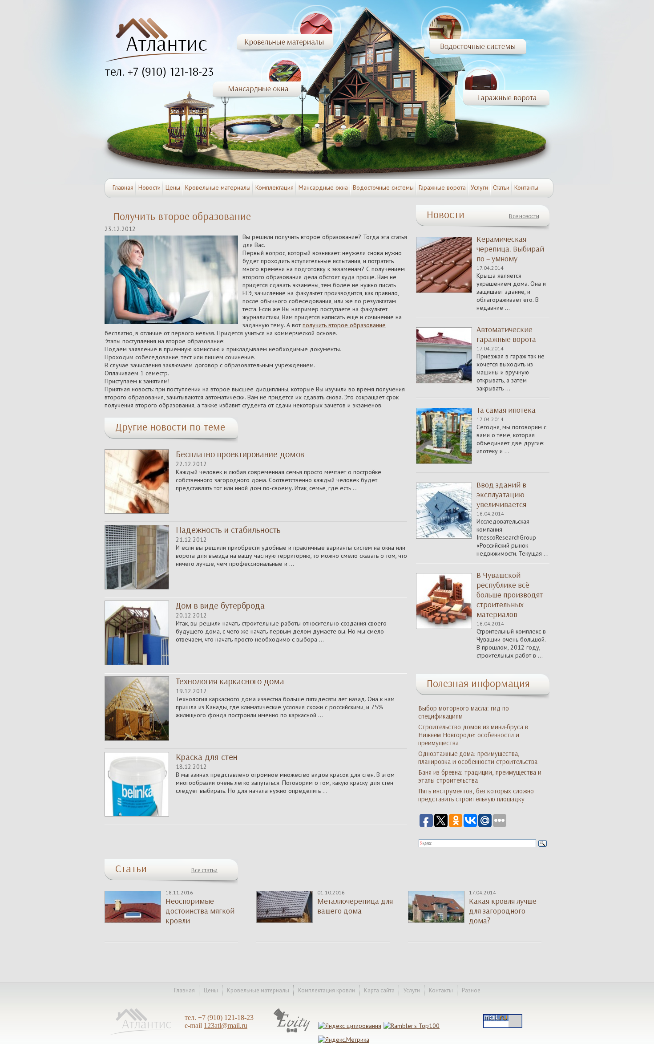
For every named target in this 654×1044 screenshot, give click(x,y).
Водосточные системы (383, 187)
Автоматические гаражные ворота (506, 334)
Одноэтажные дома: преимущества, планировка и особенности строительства (477, 758)
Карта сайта (379, 990)
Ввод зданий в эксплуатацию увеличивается (501, 494)
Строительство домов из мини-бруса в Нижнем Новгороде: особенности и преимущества (473, 735)
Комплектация (274, 187)
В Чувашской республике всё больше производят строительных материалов (509, 594)
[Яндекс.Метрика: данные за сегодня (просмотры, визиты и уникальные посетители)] (343, 1040)
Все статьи (204, 870)
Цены (173, 187)
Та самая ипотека (506, 410)
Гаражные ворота (442, 187)
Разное (471, 990)
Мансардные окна (323, 187)
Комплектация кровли (326, 990)
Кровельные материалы (217, 187)
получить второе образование (344, 325)
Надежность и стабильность (228, 529)
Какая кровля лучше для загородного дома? (503, 911)
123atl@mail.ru (225, 1025)
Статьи (501, 187)
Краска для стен (207, 757)
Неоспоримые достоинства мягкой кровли (200, 911)
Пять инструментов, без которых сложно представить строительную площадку (476, 795)
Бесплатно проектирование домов (240, 454)
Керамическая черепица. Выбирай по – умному (510, 249)
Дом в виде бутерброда (220, 605)
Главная (123, 187)
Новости (149, 187)
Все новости (524, 216)
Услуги (479, 187)
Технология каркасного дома (230, 681)
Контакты (526, 187)
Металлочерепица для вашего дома (355, 906)
